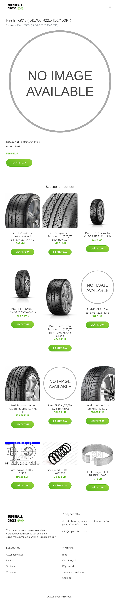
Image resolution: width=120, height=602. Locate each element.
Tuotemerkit (26, 141)
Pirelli (37, 141)
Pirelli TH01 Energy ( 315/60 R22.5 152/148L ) (22, 310)
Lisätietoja (19, 162)
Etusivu (10, 25)
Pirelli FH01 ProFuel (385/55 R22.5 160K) (97, 311)
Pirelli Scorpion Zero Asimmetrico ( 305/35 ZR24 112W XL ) (60, 236)
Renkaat (10, 560)
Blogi (65, 554)
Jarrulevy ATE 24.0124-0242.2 (22, 471)
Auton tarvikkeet (15, 554)
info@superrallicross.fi (74, 531)
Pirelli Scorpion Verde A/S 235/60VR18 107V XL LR (23, 409)
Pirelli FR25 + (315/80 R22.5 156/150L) (60, 407)
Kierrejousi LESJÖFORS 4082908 (60, 471)
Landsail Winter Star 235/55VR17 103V (97, 407)
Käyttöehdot (69, 566)
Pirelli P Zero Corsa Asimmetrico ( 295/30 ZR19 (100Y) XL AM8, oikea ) (60, 330)
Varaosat (11, 571)
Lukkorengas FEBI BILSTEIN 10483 (97, 473)
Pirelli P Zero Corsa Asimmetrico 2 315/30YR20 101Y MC (22, 236)
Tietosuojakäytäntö (73, 571)
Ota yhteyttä (69, 560)
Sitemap (66, 577)
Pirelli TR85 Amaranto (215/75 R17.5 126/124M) (97, 235)
